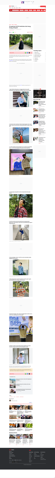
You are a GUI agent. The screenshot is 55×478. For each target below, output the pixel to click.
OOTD (21, 85)
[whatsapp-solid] (25, 52)
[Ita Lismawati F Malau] (10, 400)
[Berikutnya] (32, 437)
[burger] (45, 7)
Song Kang (11, 60)
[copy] (31, 52)
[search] (39, 6)
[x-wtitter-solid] (29, 52)
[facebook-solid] (27, 52)
